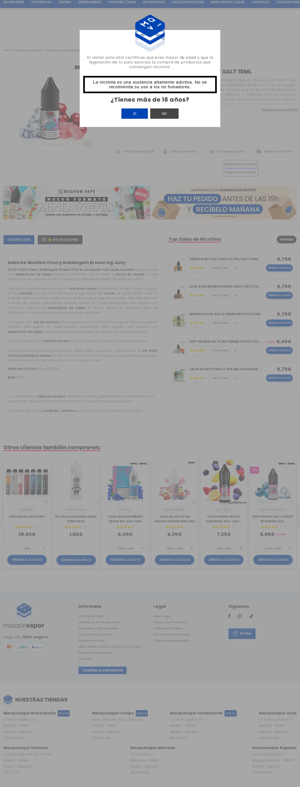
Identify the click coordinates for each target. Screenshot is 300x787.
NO (164, 113)
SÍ (134, 113)
